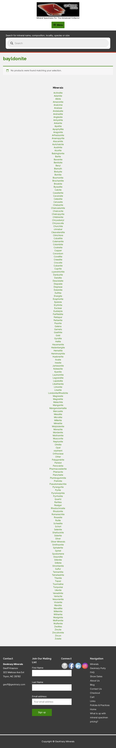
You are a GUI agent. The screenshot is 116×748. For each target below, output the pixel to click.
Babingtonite (58, 153)
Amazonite (58, 102)
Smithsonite (58, 544)
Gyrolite (58, 338)
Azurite (58, 150)
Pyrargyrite (58, 487)
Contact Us (96, 688)
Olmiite (58, 444)
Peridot (58, 462)
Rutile (58, 520)
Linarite (58, 390)
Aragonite (58, 132)
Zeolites (58, 626)
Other (58, 456)
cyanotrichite (58, 271)
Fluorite (58, 323)
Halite (58, 341)
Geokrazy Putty (98, 668)
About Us (95, 680)
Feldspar (58, 317)
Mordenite (58, 432)
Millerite (58, 420)
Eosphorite (58, 299)
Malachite (58, 402)
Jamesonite (58, 365)
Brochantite (58, 180)
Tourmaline (58, 584)
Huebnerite (58, 356)
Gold (58, 335)
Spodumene (58, 553)
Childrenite (58, 217)
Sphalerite (58, 547)
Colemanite (58, 241)
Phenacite (58, 472)
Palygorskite (58, 459)
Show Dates (96, 676)
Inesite (58, 362)
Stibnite (58, 559)
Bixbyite (58, 171)
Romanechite (58, 514)
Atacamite (58, 141)
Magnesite (58, 396)
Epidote (58, 302)
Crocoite (58, 262)
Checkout (95, 693)
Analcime (58, 105)
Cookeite (58, 247)
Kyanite (58, 371)
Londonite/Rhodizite (58, 393)
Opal (58, 447)
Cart (92, 697)
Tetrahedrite (58, 575)
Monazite (58, 429)
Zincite (58, 629)
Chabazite (58, 205)
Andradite (58, 114)
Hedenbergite (58, 347)
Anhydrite (58, 120)
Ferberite (58, 320)
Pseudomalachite (58, 484)
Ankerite (58, 123)
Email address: (39, 696)
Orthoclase (58, 453)
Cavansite (58, 196)
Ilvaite (58, 359)
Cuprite (58, 268)
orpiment (58, 450)
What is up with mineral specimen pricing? (99, 717)
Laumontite (58, 374)
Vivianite (58, 602)
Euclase (58, 308)
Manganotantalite (58, 408)
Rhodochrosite (58, 508)
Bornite (58, 174)
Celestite (58, 199)
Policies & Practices (100, 705)
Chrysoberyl (58, 220)
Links (92, 701)
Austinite (58, 147)
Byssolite (58, 186)
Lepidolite (58, 381)
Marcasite (58, 411)
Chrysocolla (58, 223)
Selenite (58, 529)
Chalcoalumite (58, 208)
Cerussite (58, 202)
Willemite (58, 611)
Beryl (58, 165)
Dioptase (58, 287)
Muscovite (58, 438)
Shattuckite (58, 532)
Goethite (58, 332)
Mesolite (58, 414)
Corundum (58, 253)
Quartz (58, 499)
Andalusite (58, 111)
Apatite (58, 126)
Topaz (58, 581)
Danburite (58, 274)
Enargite (58, 296)
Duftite (58, 293)
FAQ (92, 672)
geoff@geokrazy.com (14, 684)
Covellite (58, 256)
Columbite (58, 244)
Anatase (58, 108)
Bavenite (58, 159)
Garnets (58, 329)
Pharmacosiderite (58, 468)
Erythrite (58, 305)
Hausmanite (58, 344)
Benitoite (58, 162)
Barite (58, 156)
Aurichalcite (58, 144)
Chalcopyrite (58, 214)
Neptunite (58, 441)
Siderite (58, 535)
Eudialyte (58, 311)
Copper (58, 250)
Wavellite (58, 608)
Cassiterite (58, 193)
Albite (58, 98)
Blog (92, 684)
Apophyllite (58, 129)
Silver (58, 538)
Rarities (58, 502)
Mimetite (58, 423)
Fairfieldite (58, 314)
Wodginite (58, 617)
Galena (58, 326)
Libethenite (58, 384)
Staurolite (58, 556)
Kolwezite (58, 368)
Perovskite (58, 465)
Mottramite (58, 435)
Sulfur (58, 569)
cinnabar (58, 229)
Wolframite (58, 620)
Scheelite (58, 523)
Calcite (58, 189)
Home (93, 709)
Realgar (58, 505)
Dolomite (58, 290)
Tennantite (58, 572)
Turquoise (58, 587)
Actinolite (58, 92)
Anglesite (58, 117)
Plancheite (58, 475)
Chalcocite (58, 211)
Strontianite (58, 566)
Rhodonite (58, 511)
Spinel (58, 550)
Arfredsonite (58, 135)
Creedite (58, 259)
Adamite (58, 95)
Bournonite (58, 177)
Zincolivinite (58, 632)
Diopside (58, 283)
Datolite (58, 277)
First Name (37, 667)
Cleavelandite (58, 232)
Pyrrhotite (58, 496)
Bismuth (58, 168)
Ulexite (58, 590)
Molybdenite (58, 426)
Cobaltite (58, 238)
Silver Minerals (58, 541)
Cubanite (58, 265)
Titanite (58, 578)
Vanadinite (58, 593)
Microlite (58, 417)
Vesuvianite (58, 599)
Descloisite (58, 280)
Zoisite (58, 638)
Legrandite (58, 378)
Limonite (58, 387)
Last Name (37, 682)
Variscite (58, 596)
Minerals (94, 664)
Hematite (58, 350)
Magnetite (58, 399)
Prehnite (58, 481)
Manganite (58, 405)
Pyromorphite (58, 493)
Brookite (58, 183)
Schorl (58, 526)
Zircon (58, 635)
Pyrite (58, 490)
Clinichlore (58, 235)
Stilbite (58, 562)
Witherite (58, 614)
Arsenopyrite (58, 138)
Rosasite (58, 517)
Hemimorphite (58, 353)
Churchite (58, 226)
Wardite (58, 605)
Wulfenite (58, 623)
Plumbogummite (58, 478)
